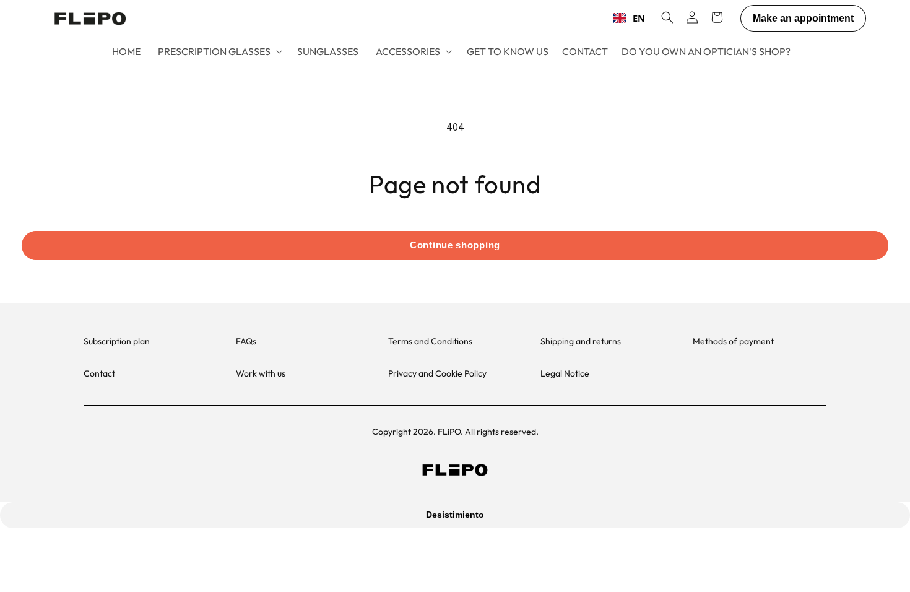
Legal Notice (564, 373)
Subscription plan (117, 341)
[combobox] (629, 18)
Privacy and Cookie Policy (437, 373)
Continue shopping (455, 245)
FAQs (246, 341)
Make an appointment (803, 18)
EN (639, 18)
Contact (99, 373)
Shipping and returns (580, 341)
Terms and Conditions (430, 341)
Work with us (260, 373)
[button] (218, 52)
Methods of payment (733, 341)
